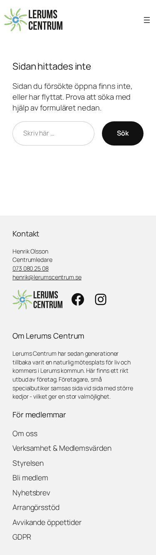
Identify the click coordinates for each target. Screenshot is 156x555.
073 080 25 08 (30, 268)
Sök (123, 133)
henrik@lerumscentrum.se (47, 277)
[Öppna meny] (147, 20)
